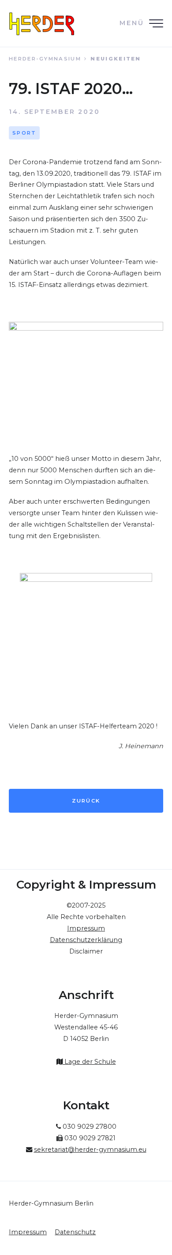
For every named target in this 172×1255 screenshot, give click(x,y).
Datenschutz (75, 1232)
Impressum (28, 1232)
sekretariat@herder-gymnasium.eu (90, 1149)
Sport (24, 133)
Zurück (86, 801)
